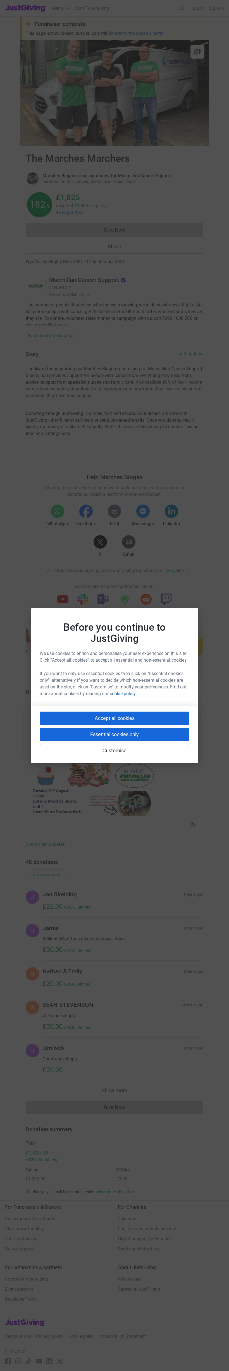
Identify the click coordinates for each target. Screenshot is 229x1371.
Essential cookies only (114, 734)
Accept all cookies (115, 718)
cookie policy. (123, 693)
